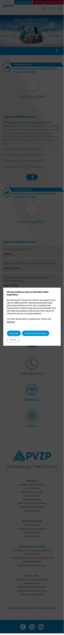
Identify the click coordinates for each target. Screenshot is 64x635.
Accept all (14, 333)
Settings (11, 322)
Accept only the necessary (35, 333)
